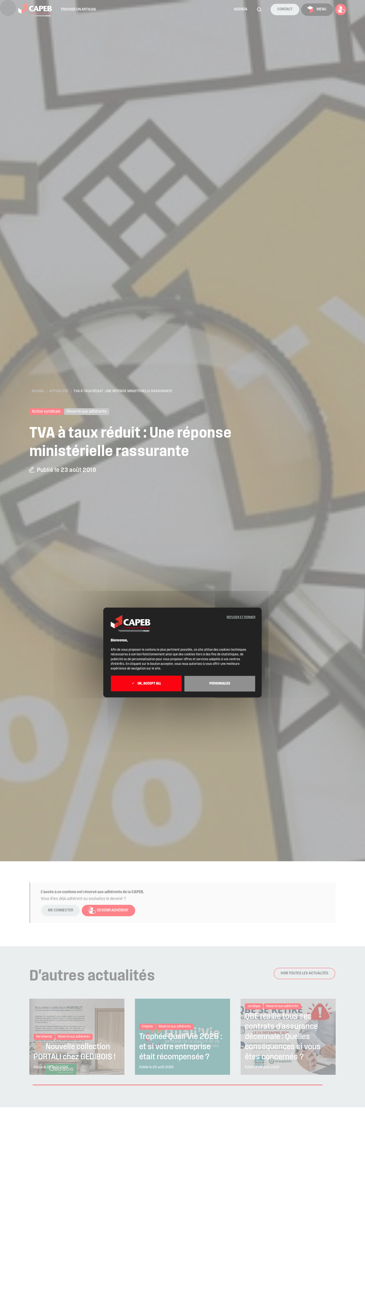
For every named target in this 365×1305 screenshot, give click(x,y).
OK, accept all (149, 684)
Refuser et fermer (241, 617)
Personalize (219, 684)
